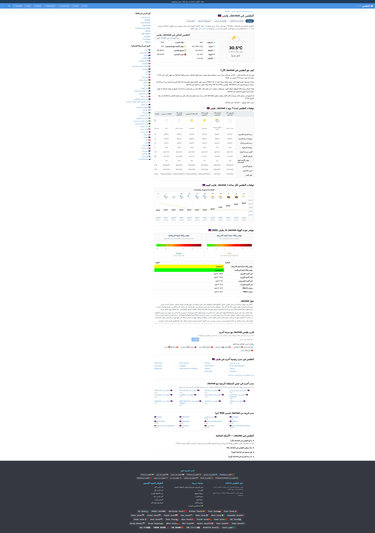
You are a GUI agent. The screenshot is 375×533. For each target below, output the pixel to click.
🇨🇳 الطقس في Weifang (144, 478)
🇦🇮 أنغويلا (147, 55)
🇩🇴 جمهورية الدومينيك (143, 107)
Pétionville (158, 363)
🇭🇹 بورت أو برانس (210, 417)
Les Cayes (158, 366)
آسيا (84, 6)
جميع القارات (199, 496)
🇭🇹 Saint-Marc (159, 422)
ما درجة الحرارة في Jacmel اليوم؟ (240, 457)
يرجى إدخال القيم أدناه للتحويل (245, 11)
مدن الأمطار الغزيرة (157, 493)
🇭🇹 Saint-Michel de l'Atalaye (240, 426)
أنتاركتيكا (38, 6)
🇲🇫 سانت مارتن (145, 129)
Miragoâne (158, 368)
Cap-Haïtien (208, 366)
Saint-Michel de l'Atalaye (188, 368)
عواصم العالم (199, 503)
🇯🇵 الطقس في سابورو (177, 474)
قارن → (195, 339)
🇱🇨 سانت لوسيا (145, 126)
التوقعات (249, 21)
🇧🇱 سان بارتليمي (145, 115)
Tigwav (232, 368)
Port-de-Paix (184, 363)
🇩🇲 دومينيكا (146, 113)
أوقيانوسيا (18, 6)
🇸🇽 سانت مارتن (145, 132)
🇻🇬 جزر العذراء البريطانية (142, 91)
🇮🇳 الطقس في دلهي (162, 474)
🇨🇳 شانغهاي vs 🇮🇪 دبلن (206, 347)
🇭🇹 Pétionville (184, 417)
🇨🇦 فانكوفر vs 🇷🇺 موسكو (223, 347)
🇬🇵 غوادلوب (146, 137)
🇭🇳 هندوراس (146, 156)
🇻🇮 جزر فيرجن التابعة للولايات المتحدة (138, 102)
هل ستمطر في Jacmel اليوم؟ (241, 452)
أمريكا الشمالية (50, 6)
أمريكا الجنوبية (64, 6)
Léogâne (182, 366)
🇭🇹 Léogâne (234, 417)
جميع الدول (199, 499)
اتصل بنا (200, 490)
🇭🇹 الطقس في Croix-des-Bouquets (239, 396)
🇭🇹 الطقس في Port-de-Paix (189, 391)
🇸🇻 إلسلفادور (146, 58)
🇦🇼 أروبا (147, 50)
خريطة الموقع (199, 493)
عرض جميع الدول (176, 1)
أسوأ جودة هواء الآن (157, 503)
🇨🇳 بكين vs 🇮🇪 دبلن (247, 350)
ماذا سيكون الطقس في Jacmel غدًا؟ (239, 448)
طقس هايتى (190, 21)
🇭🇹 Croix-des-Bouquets (213, 422)
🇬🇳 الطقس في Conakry (194, 474)
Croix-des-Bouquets (237, 366)
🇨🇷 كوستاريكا (146, 148)
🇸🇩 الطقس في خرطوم (160, 478)
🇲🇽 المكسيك (146, 63)
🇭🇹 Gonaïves (184, 426)
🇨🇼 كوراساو (146, 145)
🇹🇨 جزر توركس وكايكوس (142, 99)
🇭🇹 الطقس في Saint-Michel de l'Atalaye (190, 403)
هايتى (233, 11)
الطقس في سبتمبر (220, 21)
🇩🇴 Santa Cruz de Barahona (164, 426)
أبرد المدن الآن (158, 490)
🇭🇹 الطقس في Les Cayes (163, 395)
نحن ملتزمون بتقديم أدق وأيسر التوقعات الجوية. (188, 487)
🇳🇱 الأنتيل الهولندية (144, 61)
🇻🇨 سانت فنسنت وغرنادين (141, 121)
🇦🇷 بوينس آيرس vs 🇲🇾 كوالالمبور (243, 347)
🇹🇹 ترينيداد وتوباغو (144, 80)
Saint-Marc (208, 371)
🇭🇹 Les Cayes (209, 426)
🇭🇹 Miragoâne (184, 422)
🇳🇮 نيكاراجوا (146, 154)
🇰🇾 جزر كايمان (145, 104)
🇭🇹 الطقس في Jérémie (212, 402)
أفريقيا (75, 6)
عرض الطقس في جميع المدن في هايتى (241, 375)
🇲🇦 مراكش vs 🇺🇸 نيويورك (188, 347)
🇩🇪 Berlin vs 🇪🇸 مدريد (171, 347)
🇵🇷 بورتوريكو (146, 77)
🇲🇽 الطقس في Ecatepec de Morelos (227, 478)
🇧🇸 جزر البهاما (145, 88)
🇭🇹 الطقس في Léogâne (187, 395)
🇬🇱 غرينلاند (146, 134)
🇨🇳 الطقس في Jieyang (227, 474)
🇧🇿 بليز (148, 72)
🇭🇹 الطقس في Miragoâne (163, 402)
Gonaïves (233, 371)
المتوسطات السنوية (204, 21)
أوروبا (28, 6)
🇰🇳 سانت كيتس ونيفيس (142, 124)
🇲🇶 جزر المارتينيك (144, 94)
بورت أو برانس (234, 363)
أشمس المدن (159, 499)
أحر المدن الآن (203, 29)
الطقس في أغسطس (236, 21)
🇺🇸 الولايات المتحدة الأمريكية (141, 66)
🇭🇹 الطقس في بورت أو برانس (240, 391)
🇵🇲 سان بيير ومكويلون (143, 118)
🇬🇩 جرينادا (147, 85)
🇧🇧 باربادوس (146, 69)
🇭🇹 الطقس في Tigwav (237, 402)
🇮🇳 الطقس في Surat (147, 474)
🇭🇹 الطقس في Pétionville (163, 391)
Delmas (207, 363)
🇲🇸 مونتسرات (145, 151)
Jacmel (147, 31)
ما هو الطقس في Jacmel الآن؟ (241, 441)
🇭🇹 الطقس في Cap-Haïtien (214, 395)
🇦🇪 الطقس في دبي (175, 478)
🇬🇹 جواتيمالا (146, 110)
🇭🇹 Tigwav (158, 417)
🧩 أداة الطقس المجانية (195, 506)
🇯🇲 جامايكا (146, 83)
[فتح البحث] (9, 6)
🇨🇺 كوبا (148, 143)
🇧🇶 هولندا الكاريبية (144, 159)
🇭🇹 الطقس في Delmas (212, 391)
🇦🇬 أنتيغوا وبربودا (145, 53)
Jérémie (207, 368)
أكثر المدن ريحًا (158, 496)
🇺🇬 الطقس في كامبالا (207, 478)
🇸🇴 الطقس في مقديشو (210, 474)
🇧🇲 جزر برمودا (145, 96)
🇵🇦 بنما (148, 74)
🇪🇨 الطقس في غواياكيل (191, 478)
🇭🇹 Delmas (234, 422)
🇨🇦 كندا (148, 140)
